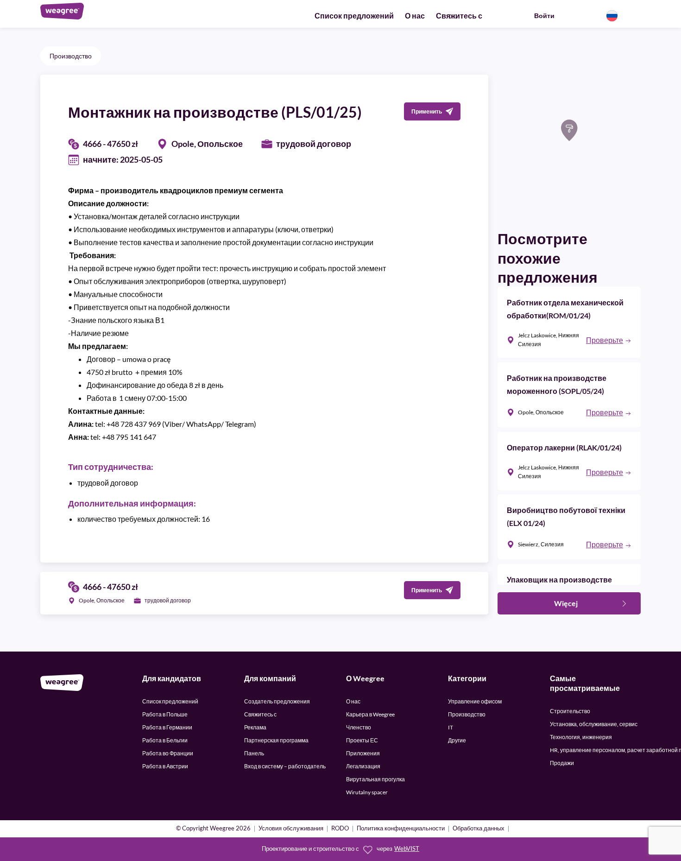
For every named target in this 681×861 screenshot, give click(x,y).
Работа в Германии (167, 727)
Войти (544, 15)
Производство (71, 56)
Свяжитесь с (459, 15)
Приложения (363, 753)
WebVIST (406, 848)
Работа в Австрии (165, 766)
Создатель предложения (277, 701)
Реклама (255, 727)
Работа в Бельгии (165, 740)
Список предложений (354, 15)
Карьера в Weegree (370, 714)
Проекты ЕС (362, 740)
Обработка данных (478, 829)
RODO (340, 829)
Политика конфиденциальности (401, 829)
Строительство (570, 711)
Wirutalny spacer (367, 792)
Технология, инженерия (581, 737)
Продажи (562, 763)
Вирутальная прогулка (375, 779)
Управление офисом (475, 701)
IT (450, 727)
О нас (415, 15)
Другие (457, 740)
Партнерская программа (276, 740)
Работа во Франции (167, 753)
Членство (358, 727)
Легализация (363, 766)
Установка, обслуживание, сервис (593, 724)
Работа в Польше (165, 714)
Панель (254, 753)
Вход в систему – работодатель (285, 766)
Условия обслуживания (291, 829)
